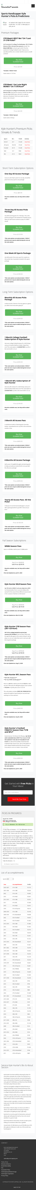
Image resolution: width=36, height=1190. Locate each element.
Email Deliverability (6, 1166)
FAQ (2, 1168)
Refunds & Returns (6, 1164)
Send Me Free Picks (19, 799)
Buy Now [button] (18, 61)
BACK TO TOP (17, 1187)
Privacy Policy (4, 1175)
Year (5, 884)
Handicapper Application (7, 1173)
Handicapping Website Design (8, 1171)
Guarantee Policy (5, 1170)
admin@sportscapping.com (11, 1158)
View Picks (27, 142)
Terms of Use (4, 1162)
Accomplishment (17, 884)
